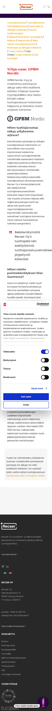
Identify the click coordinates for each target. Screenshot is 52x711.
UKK (3, 670)
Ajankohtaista (8, 661)
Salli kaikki (26, 397)
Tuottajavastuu (16, 22)
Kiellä (26, 405)
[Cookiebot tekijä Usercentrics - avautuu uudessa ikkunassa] (37, 304)
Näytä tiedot (37, 388)
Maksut (11, 40)
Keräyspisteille (8, 649)
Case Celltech (24, 54)
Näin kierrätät (8, 645)
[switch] (45, 360)
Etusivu (4, 641)
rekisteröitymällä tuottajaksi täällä (25, 475)
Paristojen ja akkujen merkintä (24, 47)
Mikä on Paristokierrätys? (13, 657)
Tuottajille (6, 653)
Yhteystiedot (8, 666)
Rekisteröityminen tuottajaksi (25, 37)
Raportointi (24, 40)
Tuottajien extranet (11, 674)
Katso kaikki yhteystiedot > (13, 626)
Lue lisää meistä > (9, 554)
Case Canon (16, 51)
